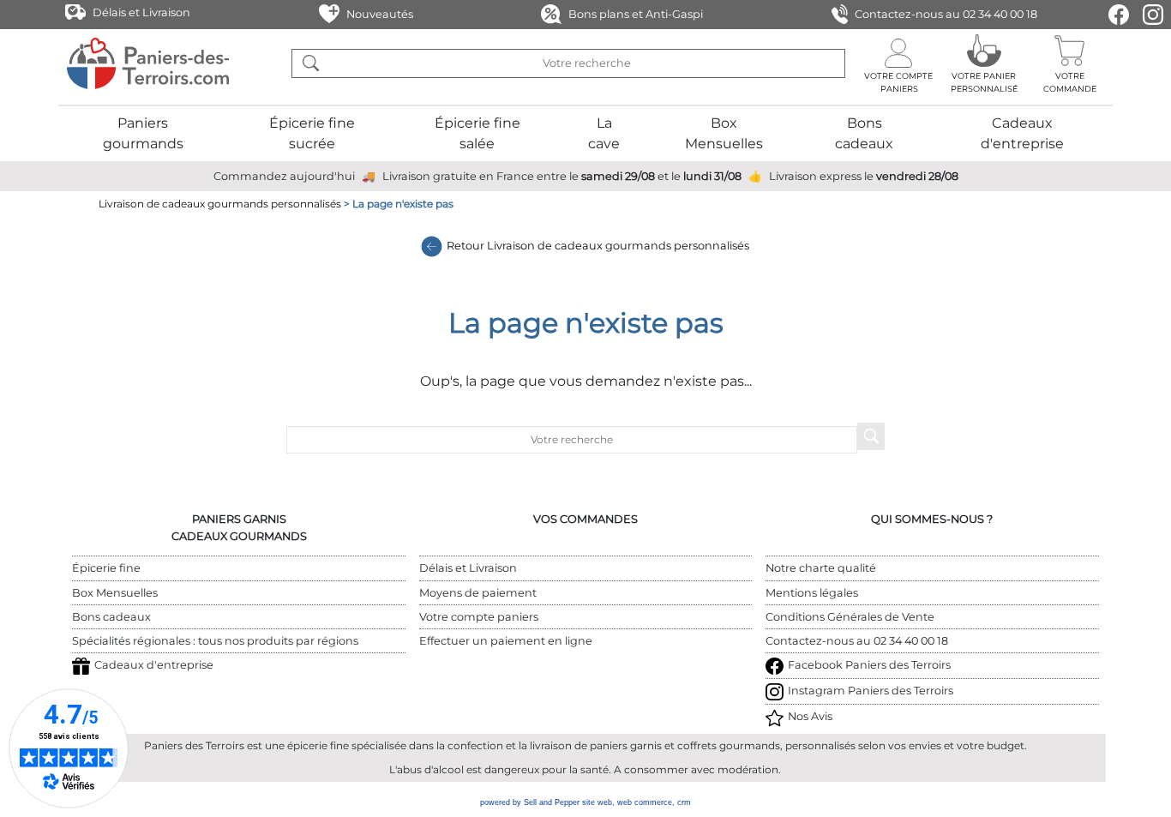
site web (597, 802)
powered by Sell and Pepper (529, 802)
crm (684, 802)
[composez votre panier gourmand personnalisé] (984, 63)
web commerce (644, 802)
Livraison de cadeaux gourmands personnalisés (220, 203)
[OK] (310, 63)
